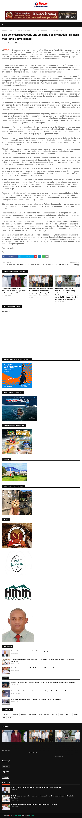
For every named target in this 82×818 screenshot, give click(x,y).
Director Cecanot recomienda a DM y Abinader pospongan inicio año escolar (36, 651)
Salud (61, 714)
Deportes (5, 714)
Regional (54, 714)
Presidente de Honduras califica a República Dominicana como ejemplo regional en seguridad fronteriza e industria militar (41, 292)
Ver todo (76, 726)
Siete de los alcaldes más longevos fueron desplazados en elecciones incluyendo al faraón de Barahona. (42, 660)
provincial (10, 717)
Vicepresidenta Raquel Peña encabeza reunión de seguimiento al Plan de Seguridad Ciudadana (14, 291)
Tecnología (68, 714)
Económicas (14, 714)
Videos (76, 714)
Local (40, 714)
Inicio (3, 30)
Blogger (31, 815)
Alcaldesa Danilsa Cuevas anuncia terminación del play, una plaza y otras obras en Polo (39, 691)
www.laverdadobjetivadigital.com (11, 43)
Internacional (32, 714)
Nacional (8, 30)
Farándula (23, 714)
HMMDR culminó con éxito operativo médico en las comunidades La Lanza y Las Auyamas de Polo (43, 682)
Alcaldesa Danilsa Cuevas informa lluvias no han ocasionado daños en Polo (36, 699)
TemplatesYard (16, 815)
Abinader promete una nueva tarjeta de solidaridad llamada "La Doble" (34, 668)
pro (4, 717)
